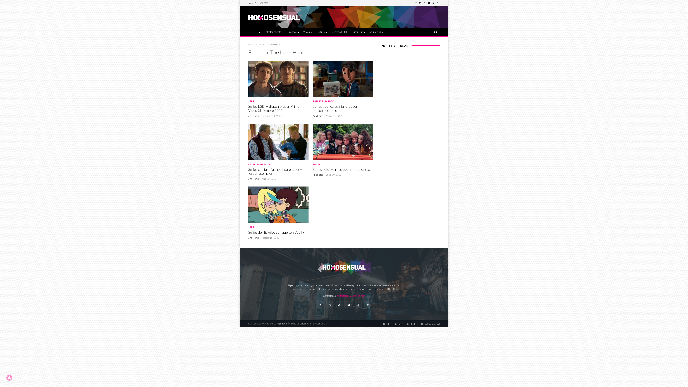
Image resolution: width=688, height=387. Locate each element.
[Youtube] (429, 3)
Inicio (250, 44)
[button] (435, 32)
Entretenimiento (323, 101)
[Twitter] (424, 3)
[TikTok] (433, 3)
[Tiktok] (358, 304)
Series (251, 101)
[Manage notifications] (9, 378)
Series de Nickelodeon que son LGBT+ (276, 232)
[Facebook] (416, 3)
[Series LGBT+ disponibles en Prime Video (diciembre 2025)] (278, 79)
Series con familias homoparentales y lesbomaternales (275, 171)
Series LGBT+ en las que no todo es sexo (342, 169)
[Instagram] (420, 3)
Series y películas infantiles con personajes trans (335, 108)
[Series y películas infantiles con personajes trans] (343, 79)
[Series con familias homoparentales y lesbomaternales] (278, 142)
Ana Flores (253, 115)
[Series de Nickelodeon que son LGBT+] (278, 205)
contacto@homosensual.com (351, 295)
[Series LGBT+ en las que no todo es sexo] (343, 142)
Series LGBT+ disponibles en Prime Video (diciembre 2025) (273, 108)
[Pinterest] (437, 3)
